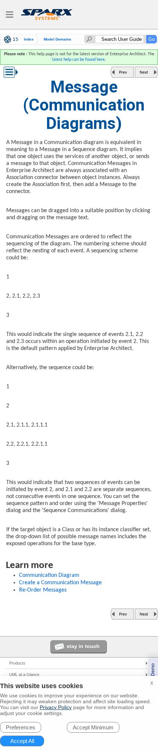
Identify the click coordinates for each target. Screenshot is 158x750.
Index (29, 39)
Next (144, 72)
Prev (123, 72)
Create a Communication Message (60, 583)
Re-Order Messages (43, 590)
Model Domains (57, 39)
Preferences (20, 727)
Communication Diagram (49, 575)
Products (17, 663)
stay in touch (83, 646)
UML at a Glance (24, 674)
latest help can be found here (78, 59)
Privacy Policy (56, 707)
